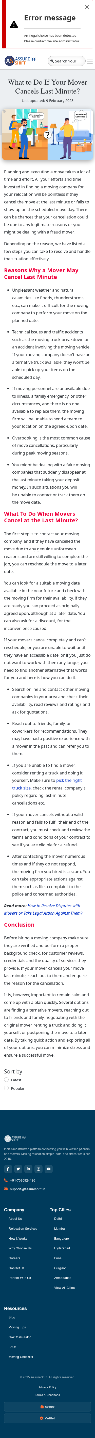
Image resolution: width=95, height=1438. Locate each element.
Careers (14, 1258)
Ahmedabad (63, 1277)
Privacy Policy (48, 1387)
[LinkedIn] (28, 1169)
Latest (16, 1079)
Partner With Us (20, 1277)
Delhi (58, 1218)
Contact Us (16, 1268)
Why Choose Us (20, 1248)
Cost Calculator (20, 1337)
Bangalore (61, 1238)
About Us (15, 1218)
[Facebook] (8, 1169)
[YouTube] (49, 1169)
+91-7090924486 (22, 1180)
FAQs (12, 1346)
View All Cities (64, 1287)
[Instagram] (38, 1169)
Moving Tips (17, 1327)
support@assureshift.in (27, 1188)
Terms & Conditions (47, 1395)
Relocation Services (23, 1228)
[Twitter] (18, 1169)
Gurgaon (60, 1268)
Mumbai (60, 1228)
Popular (18, 1088)
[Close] (87, 7)
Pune (58, 1258)
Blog (12, 1317)
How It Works (18, 1238)
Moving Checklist (21, 1356)
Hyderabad (62, 1248)
